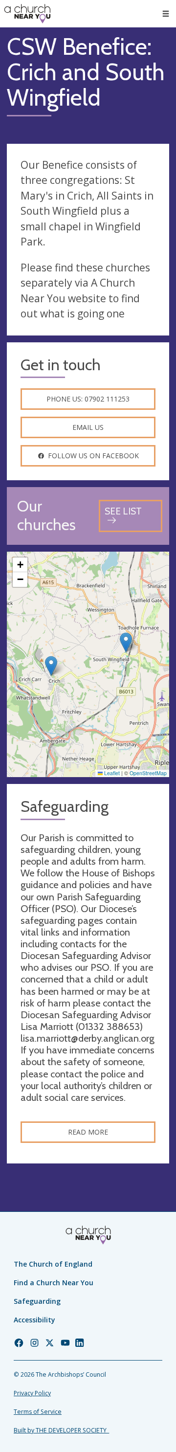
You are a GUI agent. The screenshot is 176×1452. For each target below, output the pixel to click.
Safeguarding (37, 1301)
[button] (165, 13)
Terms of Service (38, 1411)
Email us (88, 427)
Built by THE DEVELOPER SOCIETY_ (61, 1430)
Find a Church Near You (53, 1282)
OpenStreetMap (148, 773)
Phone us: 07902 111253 (88, 398)
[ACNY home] (27, 13)
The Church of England (53, 1264)
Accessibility (34, 1319)
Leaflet (111, 773)
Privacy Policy (32, 1393)
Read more (88, 1132)
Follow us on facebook (93, 455)
